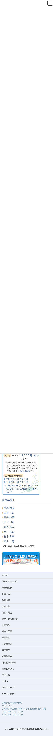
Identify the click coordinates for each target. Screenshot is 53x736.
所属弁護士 (7, 594)
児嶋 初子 (9, 517)
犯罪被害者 (7, 656)
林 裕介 (9, 531)
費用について (8, 669)
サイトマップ (8, 687)
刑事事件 (6, 637)
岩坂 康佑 (9, 507)
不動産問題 (7, 644)
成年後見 (6, 650)
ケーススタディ (9, 693)
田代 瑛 (9, 522)
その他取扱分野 (9, 662)
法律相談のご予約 (10, 581)
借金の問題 (7, 631)
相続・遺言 (7, 613)
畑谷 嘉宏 (9, 527)
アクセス (6, 675)
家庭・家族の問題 (10, 619)
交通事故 (6, 625)
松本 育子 (9, 536)
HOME (5, 575)
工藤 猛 (9, 512)
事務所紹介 (7, 588)
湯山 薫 (9, 541)
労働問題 (6, 606)
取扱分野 (6, 600)
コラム (5, 681)
